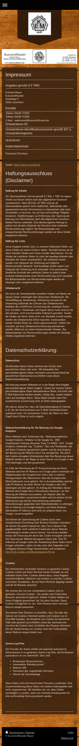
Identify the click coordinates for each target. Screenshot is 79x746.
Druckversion (16, 732)
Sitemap (30, 732)
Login (70, 732)
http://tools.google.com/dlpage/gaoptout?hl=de (30, 552)
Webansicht (67, 738)
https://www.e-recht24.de (27, 164)
